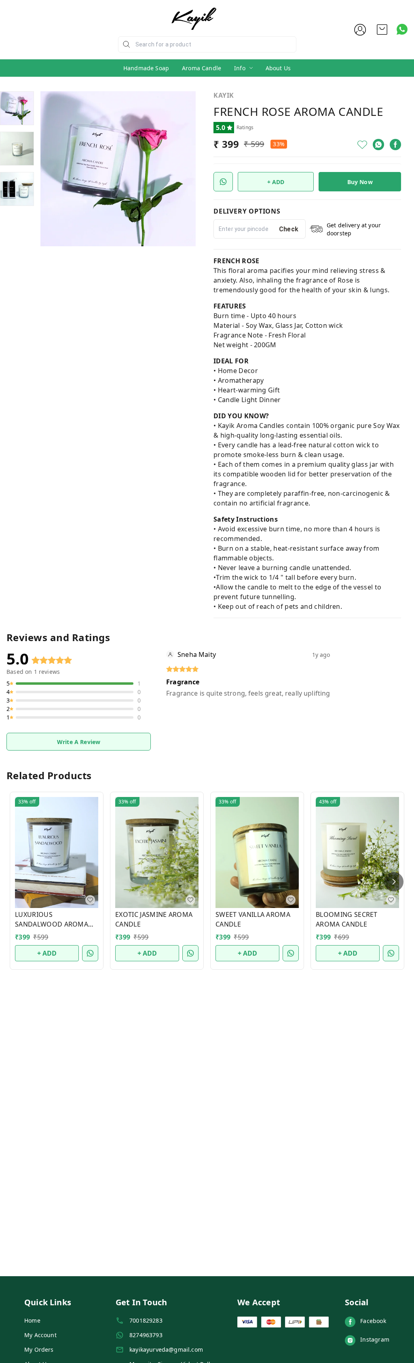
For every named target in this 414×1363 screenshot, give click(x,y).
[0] (382, 29)
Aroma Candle (201, 68)
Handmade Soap (146, 68)
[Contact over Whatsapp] (402, 29)
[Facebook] (395, 144)
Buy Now (360, 182)
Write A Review (78, 742)
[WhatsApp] (378, 144)
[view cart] (382, 29)
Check (288, 229)
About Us (278, 68)
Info (239, 68)
